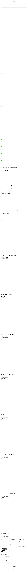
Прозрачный (13, 188)
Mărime (2, 187)
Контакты (20, 542)
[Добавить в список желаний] (2, 532)
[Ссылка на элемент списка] (7, 558)
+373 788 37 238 (3, 0)
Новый (10, 544)
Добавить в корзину (7, 191)
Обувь (9, 167)
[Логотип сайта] (14, 1)
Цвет (2, 185)
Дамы (6, 167)
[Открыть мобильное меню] (1, 1)
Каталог (4, 167)
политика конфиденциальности (22, 546)
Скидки (11, 545)
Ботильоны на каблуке (13, 167)
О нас (19, 541)
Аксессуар (11, 543)
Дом (1, 167)
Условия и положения (21, 547)
